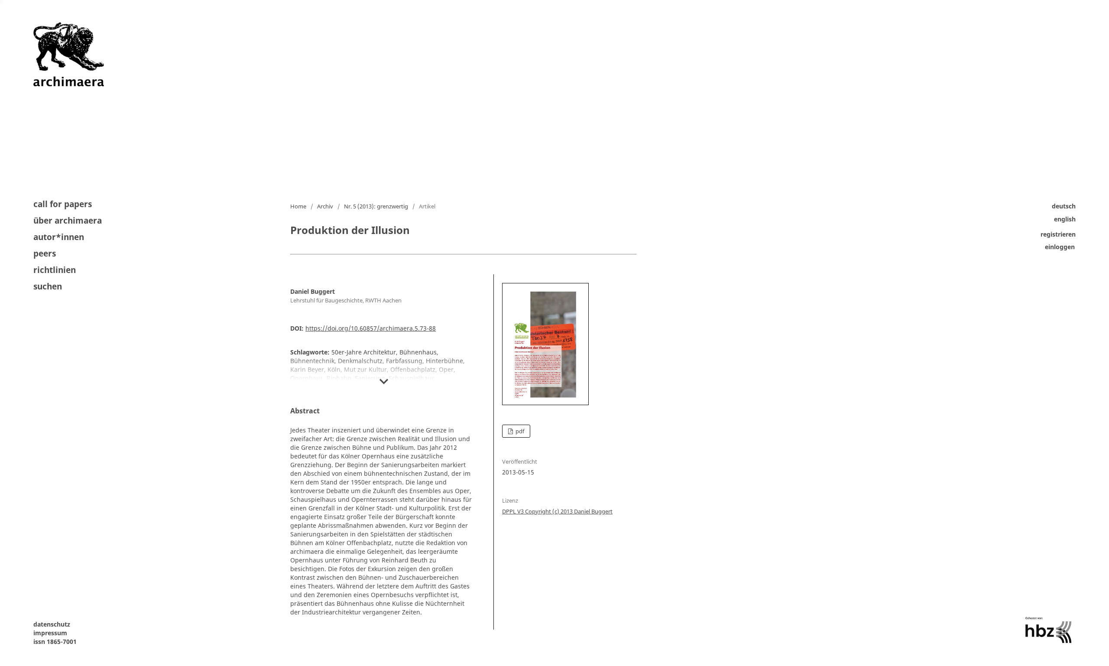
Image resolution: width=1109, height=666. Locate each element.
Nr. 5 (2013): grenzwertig (376, 206)
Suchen (47, 286)
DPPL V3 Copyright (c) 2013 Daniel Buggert (557, 511)
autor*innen (58, 237)
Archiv (325, 206)
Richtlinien (54, 270)
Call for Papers (62, 205)
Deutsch (1064, 206)
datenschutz (51, 624)
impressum (50, 633)
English (1065, 219)
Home (298, 206)
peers (44, 253)
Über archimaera (67, 220)
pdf (519, 431)
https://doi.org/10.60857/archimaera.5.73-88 (370, 328)
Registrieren (1058, 234)
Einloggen (1060, 247)
